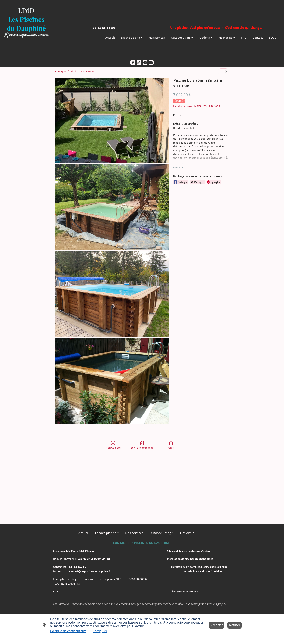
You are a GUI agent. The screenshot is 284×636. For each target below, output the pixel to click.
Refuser (234, 625)
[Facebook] (132, 62)
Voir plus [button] (178, 167)
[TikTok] (139, 62)
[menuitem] (220, 71)
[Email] (151, 62)
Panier (171, 447)
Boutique (60, 71)
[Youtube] (145, 62)
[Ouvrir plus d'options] (202, 533)
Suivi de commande (142, 447)
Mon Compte (113, 447)
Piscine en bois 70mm (83, 71)
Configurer (100, 631)
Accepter (216, 625)
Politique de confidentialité (68, 631)
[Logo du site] (26, 54)
